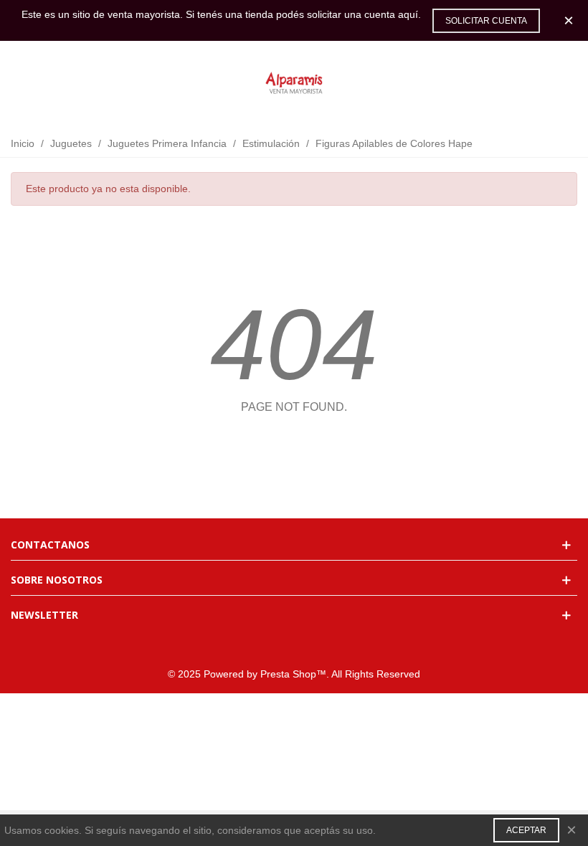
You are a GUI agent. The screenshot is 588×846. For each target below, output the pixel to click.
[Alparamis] (294, 84)
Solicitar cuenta (486, 21)
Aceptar (526, 830)
